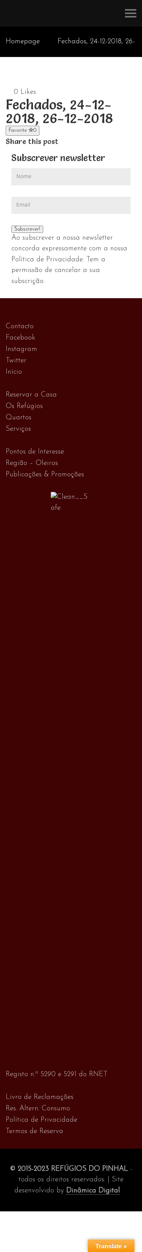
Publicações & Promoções (45, 474)
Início (14, 372)
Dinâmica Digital (93, 1190)
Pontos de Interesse (35, 451)
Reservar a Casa (31, 394)
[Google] (79, 141)
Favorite (22, 130)
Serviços (18, 429)
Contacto (20, 326)
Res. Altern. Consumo (38, 1108)
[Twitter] (71, 141)
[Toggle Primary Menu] (130, 13)
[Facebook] (63, 141)
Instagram (21, 349)
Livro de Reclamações (39, 1097)
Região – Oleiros (32, 463)
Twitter (16, 360)
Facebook (20, 337)
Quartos (18, 417)
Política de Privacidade (41, 1120)
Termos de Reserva (34, 1131)
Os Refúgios (24, 406)
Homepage (23, 41)
